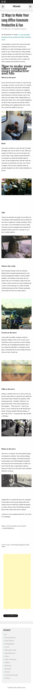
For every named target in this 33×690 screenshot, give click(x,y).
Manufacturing (10, 650)
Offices (7, 662)
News (7, 656)
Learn (8, 544)
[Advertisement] (17, 581)
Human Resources (20, 544)
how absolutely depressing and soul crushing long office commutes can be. (16, 37)
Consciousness (10, 637)
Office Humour (10, 659)
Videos (7, 678)
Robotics (8, 666)
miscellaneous (10, 653)
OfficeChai (16, 6)
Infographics (9, 644)
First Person (9, 641)
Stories (7, 672)
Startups (8, 669)
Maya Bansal (22, 29)
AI (6, 634)
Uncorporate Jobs (11, 675)
